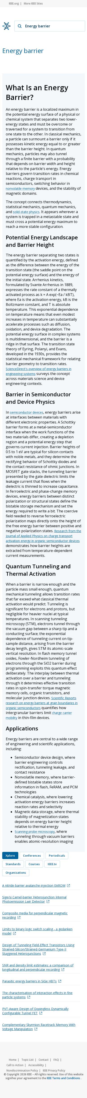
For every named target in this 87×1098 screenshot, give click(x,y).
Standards (13, 864)
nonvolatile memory (20, 188)
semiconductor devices (26, 412)
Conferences (32, 855)
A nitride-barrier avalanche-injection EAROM (33, 885)
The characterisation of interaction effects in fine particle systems (37, 995)
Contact (44, 1060)
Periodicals (57, 855)
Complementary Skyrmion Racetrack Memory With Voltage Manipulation (38, 1027)
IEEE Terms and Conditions (64, 1078)
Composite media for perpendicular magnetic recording (35, 915)
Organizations (16, 873)
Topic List (27, 1060)
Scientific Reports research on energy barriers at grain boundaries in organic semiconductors (42, 703)
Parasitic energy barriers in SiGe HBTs (29, 981)
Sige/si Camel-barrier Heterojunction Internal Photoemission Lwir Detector (34, 899)
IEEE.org (14, 3)
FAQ (56, 1060)
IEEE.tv (52, 864)
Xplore (10, 855)
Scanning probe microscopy (35, 831)
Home (13, 1060)
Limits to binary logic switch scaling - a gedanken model (37, 931)
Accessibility (36, 1065)
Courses (34, 864)
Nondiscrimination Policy (22, 1070)
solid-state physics (26, 212)
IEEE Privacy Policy (54, 1070)
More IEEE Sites (33, 3)
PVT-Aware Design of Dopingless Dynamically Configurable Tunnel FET (35, 1011)
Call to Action (14, 1065)
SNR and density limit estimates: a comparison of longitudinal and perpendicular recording (37, 967)
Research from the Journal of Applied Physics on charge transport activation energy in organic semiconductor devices (43, 536)
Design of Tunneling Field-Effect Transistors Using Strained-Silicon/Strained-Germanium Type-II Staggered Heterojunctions (38, 949)
